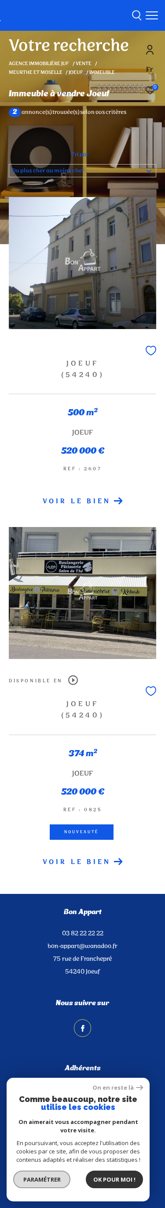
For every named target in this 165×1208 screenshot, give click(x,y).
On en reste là (113, 1087)
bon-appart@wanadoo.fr (82, 946)
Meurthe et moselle (35, 72)
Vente (84, 63)
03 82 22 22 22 (82, 933)
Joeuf (76, 72)
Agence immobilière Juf (39, 63)
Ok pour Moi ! (114, 1179)
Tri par (79, 155)
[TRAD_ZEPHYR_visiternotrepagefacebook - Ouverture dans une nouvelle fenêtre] (83, 1028)
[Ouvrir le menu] (152, 15)
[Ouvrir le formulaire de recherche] (137, 15)
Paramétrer (42, 1179)
